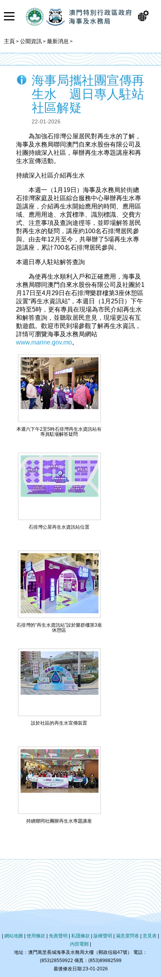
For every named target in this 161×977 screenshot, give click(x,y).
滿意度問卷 (127, 936)
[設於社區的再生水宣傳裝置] (59, 692)
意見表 (150, 936)
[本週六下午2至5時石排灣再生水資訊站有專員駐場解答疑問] (59, 407)
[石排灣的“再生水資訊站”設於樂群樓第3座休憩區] (59, 611)
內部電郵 (79, 944)
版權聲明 (102, 936)
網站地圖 (13, 936)
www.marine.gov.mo (44, 342)
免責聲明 (58, 936)
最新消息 (58, 41)
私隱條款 (80, 936)
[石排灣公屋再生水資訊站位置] (59, 494)
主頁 (9, 41)
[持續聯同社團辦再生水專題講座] (59, 790)
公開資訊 (31, 41)
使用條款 (36, 936)
